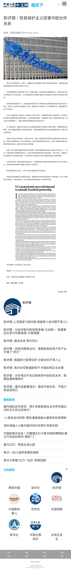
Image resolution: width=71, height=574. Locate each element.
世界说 (35, 509)
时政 (26, 552)
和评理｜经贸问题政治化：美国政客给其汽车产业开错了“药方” (35, 350)
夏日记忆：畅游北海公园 (19, 444)
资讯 (44, 552)
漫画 (26, 556)
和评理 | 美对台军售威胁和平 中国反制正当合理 (34, 367)
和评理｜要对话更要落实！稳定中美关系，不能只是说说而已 (35, 388)
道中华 (35, 487)
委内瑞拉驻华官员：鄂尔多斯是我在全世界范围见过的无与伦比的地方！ (35, 408)
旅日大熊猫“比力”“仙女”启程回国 (25, 460)
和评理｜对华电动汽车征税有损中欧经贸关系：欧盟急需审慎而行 (35, 377)
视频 (44, 556)
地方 (62, 556)
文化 (8, 556)
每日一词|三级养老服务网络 (21, 452)
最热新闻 (9, 399)
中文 (32, 562)
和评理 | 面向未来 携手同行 (21, 341)
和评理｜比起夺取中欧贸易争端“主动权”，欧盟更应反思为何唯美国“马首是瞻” (35, 331)
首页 (8, 552)
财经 (62, 552)
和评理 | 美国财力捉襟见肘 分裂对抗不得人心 (32, 360)
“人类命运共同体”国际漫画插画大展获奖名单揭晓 (35, 417)
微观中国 (14, 487)
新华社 (14, 535)
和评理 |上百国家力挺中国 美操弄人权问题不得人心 (36, 322)
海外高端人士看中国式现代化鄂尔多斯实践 (31, 425)
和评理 (26, 302)
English (37, 562)
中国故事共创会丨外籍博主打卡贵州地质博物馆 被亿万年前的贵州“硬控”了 (35, 435)
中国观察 (56, 509)
